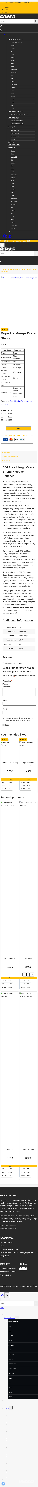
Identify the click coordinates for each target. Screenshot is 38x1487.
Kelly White (14, 69)
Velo (12, 54)
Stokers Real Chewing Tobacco (19, 114)
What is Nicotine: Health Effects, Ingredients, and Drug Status (18, 1254)
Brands (6, 1408)
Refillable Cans (14, 145)
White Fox (14, 72)
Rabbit (13, 57)
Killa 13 (9, 1149)
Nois (12, 154)
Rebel (12, 163)
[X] (7, 237)
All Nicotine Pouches (17, 42)
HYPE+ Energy (15, 136)
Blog (6, 12)
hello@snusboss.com (8, 1229)
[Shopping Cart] (19, 31)
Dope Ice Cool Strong (10, 763)
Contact (7, 7)
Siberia (13, 60)
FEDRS (13, 63)
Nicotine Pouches (6, 1242)
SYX (12, 90)
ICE (12, 78)
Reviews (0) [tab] (6, 461)
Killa (12, 93)
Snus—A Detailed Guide (9, 1249)
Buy (18, 428)
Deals (5, 35)
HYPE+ (13, 186)
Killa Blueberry (9, 958)
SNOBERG (14, 84)
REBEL (13, 45)
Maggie (13, 96)
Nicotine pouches (13, 269)
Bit (12, 213)
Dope (12, 108)
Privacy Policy (5, 1275)
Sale (9, 231)
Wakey (13, 139)
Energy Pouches (9, 1314)
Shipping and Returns (8, 1268)
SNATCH (13, 87)
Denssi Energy (15, 130)
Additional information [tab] (10, 456)
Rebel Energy (15, 133)
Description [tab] (6, 452)
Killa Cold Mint (28, 1149)
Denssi (13, 48)
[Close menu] (0, 1300)
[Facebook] (4, 237)
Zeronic (11, 142)
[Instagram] (10, 237)
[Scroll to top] (2, 1296)
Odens (13, 210)
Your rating (7, 681)
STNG (12, 171)
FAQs (6, 10)
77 (12, 51)
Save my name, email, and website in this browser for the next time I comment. (19, 719)
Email (5, 709)
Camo (12, 222)
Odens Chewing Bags (17, 121)
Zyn (12, 75)
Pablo (12, 66)
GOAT (12, 102)
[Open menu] (2, 245)
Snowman (14, 198)
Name (5, 700)
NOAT (12, 99)
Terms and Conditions (8, 1272)
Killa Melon (28, 958)
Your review (8, 686)
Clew (12, 105)
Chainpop (14, 175)
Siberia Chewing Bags (17, 123)
